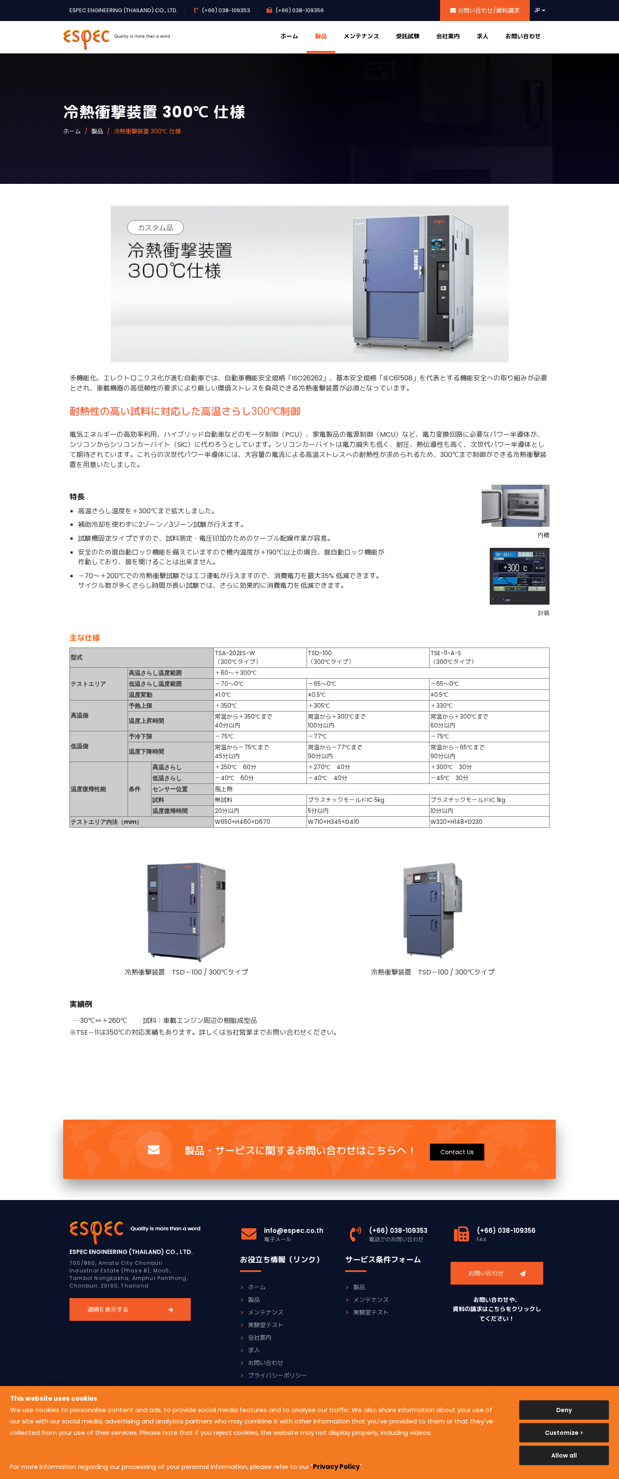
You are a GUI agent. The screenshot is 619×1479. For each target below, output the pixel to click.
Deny (564, 1410)
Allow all (564, 1455)
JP (538, 10)
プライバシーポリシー (277, 1375)
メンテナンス (361, 36)
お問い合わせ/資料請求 (488, 10)
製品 (321, 36)
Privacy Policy (336, 1466)
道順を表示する (107, 1309)
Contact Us (457, 1152)
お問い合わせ (523, 36)
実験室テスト (265, 1325)
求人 (482, 36)
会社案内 (448, 36)
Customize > (564, 1433)
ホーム (289, 36)
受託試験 (407, 36)
